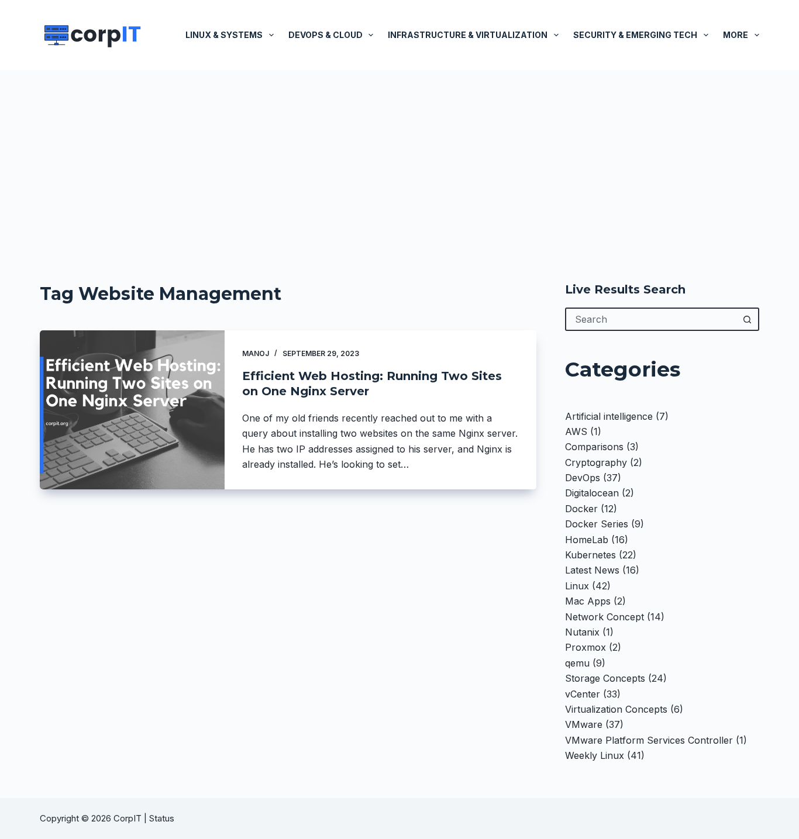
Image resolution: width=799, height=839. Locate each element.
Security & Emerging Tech (635, 35)
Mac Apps (588, 601)
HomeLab (586, 539)
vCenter (582, 694)
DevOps (582, 478)
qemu (577, 663)
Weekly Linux (594, 755)
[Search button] (747, 319)
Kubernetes (590, 555)
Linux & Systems (224, 35)
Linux (577, 586)
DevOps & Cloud (325, 35)
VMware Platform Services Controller (649, 740)
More (735, 35)
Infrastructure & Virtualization (467, 35)
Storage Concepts (605, 678)
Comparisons (594, 447)
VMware (583, 724)
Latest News (592, 570)
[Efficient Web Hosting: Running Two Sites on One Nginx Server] (132, 409)
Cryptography (596, 462)
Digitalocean (592, 493)
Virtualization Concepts (616, 709)
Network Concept (604, 617)
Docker (581, 509)
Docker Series (596, 524)
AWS (576, 431)
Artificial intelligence (609, 416)
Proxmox (585, 647)
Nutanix (582, 632)
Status (163, 818)
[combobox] (651, 319)
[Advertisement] (399, 158)
